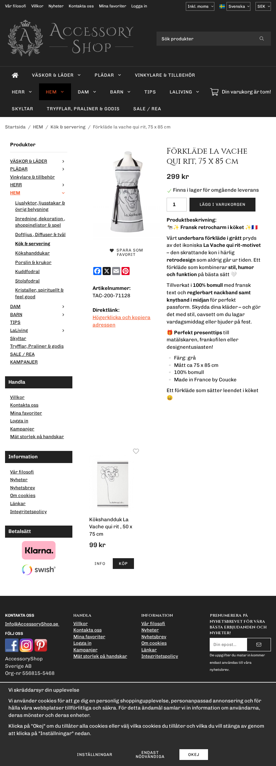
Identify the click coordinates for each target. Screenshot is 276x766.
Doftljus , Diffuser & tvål (40, 234)
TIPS (150, 91)
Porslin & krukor (33, 262)
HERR (18, 91)
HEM (51, 91)
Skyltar (22, 108)
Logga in (139, 6)
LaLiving (181, 91)
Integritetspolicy (28, 511)
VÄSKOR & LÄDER (53, 75)
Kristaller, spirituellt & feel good (39, 293)
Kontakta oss (81, 6)
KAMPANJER (24, 362)
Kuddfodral (27, 271)
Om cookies (22, 495)
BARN (117, 91)
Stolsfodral (27, 280)
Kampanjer (22, 428)
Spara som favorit (128, 252)
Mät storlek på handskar (37, 436)
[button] (123, 563)
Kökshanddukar (32, 253)
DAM (83, 91)
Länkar (18, 503)
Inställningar (94, 754)
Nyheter (56, 6)
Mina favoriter (112, 6)
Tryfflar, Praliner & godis (83, 108)
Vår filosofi (15, 6)
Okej (193, 754)
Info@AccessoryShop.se (31, 623)
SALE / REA (147, 108)
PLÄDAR (104, 75)
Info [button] (100, 563)
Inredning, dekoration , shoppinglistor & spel (40, 222)
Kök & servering (32, 243)
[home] (15, 75)
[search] (261, 39)
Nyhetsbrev (22, 487)
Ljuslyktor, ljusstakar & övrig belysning (40, 206)
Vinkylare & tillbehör (165, 75)
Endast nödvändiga (150, 754)
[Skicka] (259, 644)
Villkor (37, 6)
